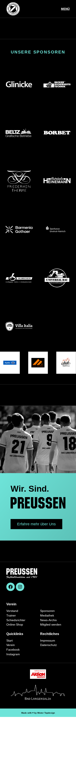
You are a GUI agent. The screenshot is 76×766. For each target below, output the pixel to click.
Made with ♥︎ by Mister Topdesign (38, 713)
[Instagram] (20, 587)
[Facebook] (10, 587)
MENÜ (65, 9)
